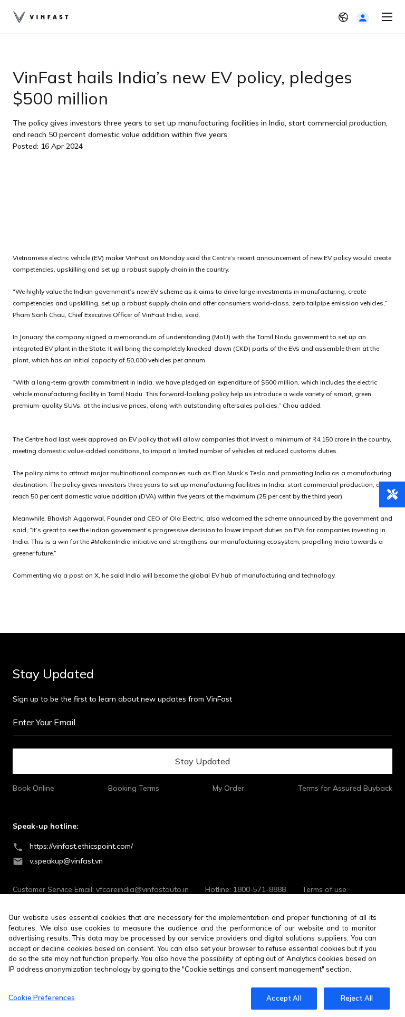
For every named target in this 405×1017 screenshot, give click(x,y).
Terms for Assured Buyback (345, 788)
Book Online (33, 788)
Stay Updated (202, 761)
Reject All (357, 998)
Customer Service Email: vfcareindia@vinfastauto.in (101, 889)
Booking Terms (133, 788)
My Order (228, 788)
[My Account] (362, 18)
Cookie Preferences (41, 997)
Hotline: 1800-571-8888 (245, 889)
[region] (202, 955)
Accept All (283, 998)
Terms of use (324, 889)
